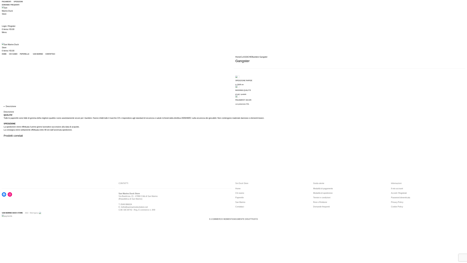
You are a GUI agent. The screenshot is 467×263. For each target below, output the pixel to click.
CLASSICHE (246, 57)
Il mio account (397, 189)
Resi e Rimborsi (320, 202)
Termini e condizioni (321, 198)
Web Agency (34, 213)
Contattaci (239, 207)
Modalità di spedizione (323, 193)
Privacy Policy (397, 202)
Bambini (255, 57)
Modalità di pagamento (323, 189)
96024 (129, 204)
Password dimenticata (400, 198)
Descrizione (11, 106)
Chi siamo (239, 193)
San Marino (240, 202)
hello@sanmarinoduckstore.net (134, 207)
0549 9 (123, 204)
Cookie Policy (397, 207)
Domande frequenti (321, 207)
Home (238, 57)
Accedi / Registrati (399, 193)
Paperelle (239, 198)
